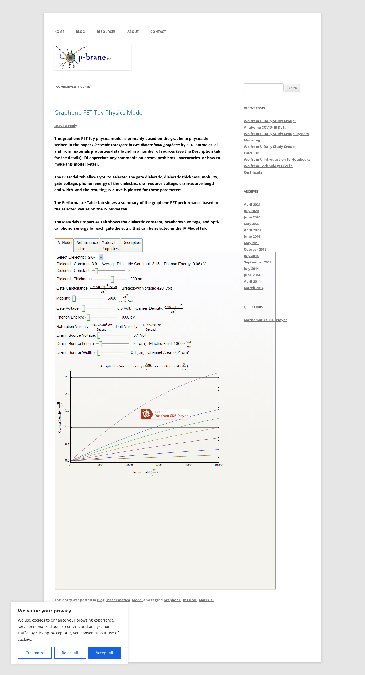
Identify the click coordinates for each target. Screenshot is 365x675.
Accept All (104, 652)
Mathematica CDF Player (265, 319)
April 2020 (252, 230)
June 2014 (252, 275)
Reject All (70, 652)
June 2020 (252, 217)
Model (137, 599)
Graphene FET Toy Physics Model (99, 112)
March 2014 (253, 287)
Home (59, 31)
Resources (106, 31)
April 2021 (252, 204)
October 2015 (255, 249)
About (133, 31)
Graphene (172, 599)
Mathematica (118, 599)
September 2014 (257, 262)
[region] (69, 633)
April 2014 (252, 281)
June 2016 (252, 236)
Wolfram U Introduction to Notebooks (277, 159)
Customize (35, 652)
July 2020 (251, 210)
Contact (158, 31)
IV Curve (190, 599)
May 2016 (251, 242)
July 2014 (251, 268)
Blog (80, 31)
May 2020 (251, 223)
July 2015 (251, 255)
